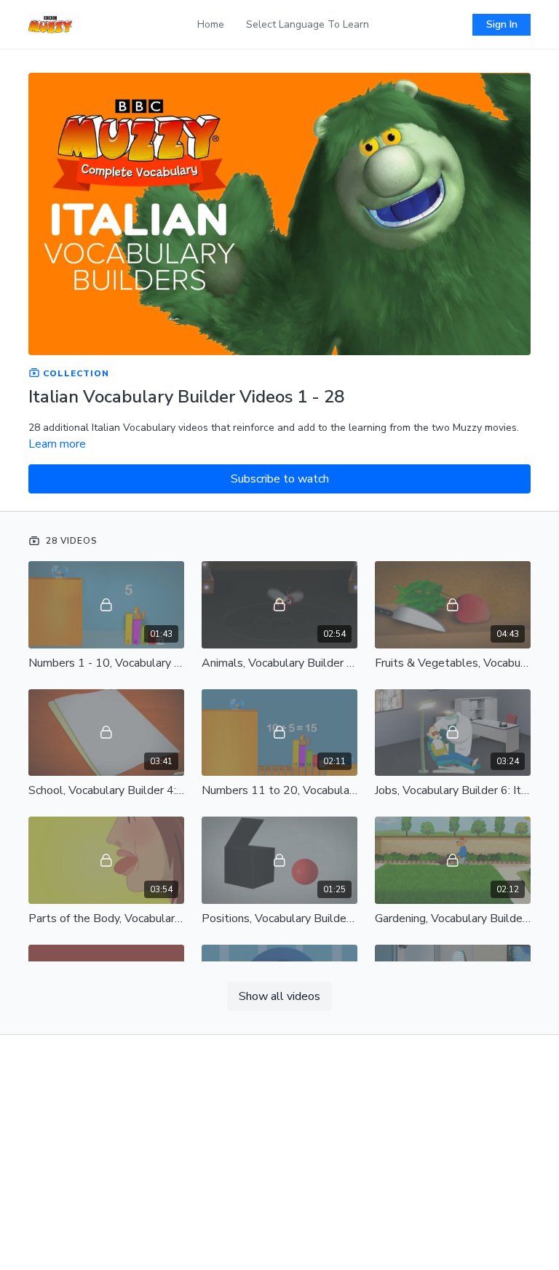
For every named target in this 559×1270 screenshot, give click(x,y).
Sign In (502, 24)
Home (210, 24)
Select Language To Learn (307, 24)
